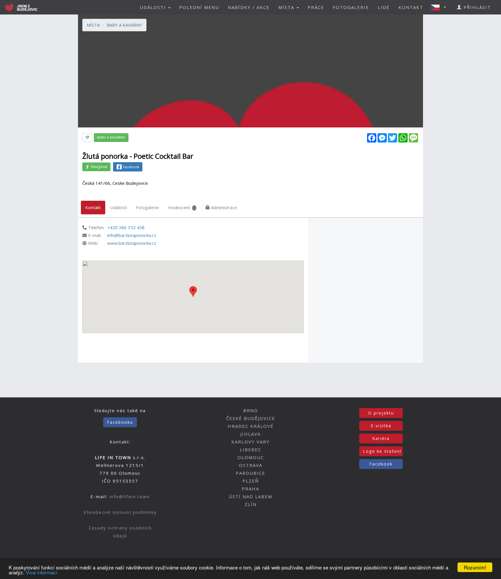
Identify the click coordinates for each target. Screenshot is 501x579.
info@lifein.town (129, 496)
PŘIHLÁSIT (476, 7)
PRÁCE (316, 7)
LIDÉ (384, 7)
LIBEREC (250, 449)
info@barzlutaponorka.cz (131, 235)
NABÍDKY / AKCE (249, 7)
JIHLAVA (250, 434)
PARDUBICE (250, 473)
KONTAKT (410, 7)
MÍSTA (93, 25)
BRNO (250, 410)
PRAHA (250, 489)
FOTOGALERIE (351, 7)
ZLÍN (251, 504)
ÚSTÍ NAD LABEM (250, 496)
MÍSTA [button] (287, 7)
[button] (440, 7)
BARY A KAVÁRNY (124, 25)
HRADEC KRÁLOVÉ (251, 426)
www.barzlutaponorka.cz (131, 243)
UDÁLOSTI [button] (154, 7)
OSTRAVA (250, 465)
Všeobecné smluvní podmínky (120, 512)
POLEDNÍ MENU (199, 7)
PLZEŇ (250, 481)
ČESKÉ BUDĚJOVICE (250, 418)
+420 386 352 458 (126, 227)
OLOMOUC (250, 457)
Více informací (41, 572)
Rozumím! (475, 567)
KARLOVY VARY (250, 442)
